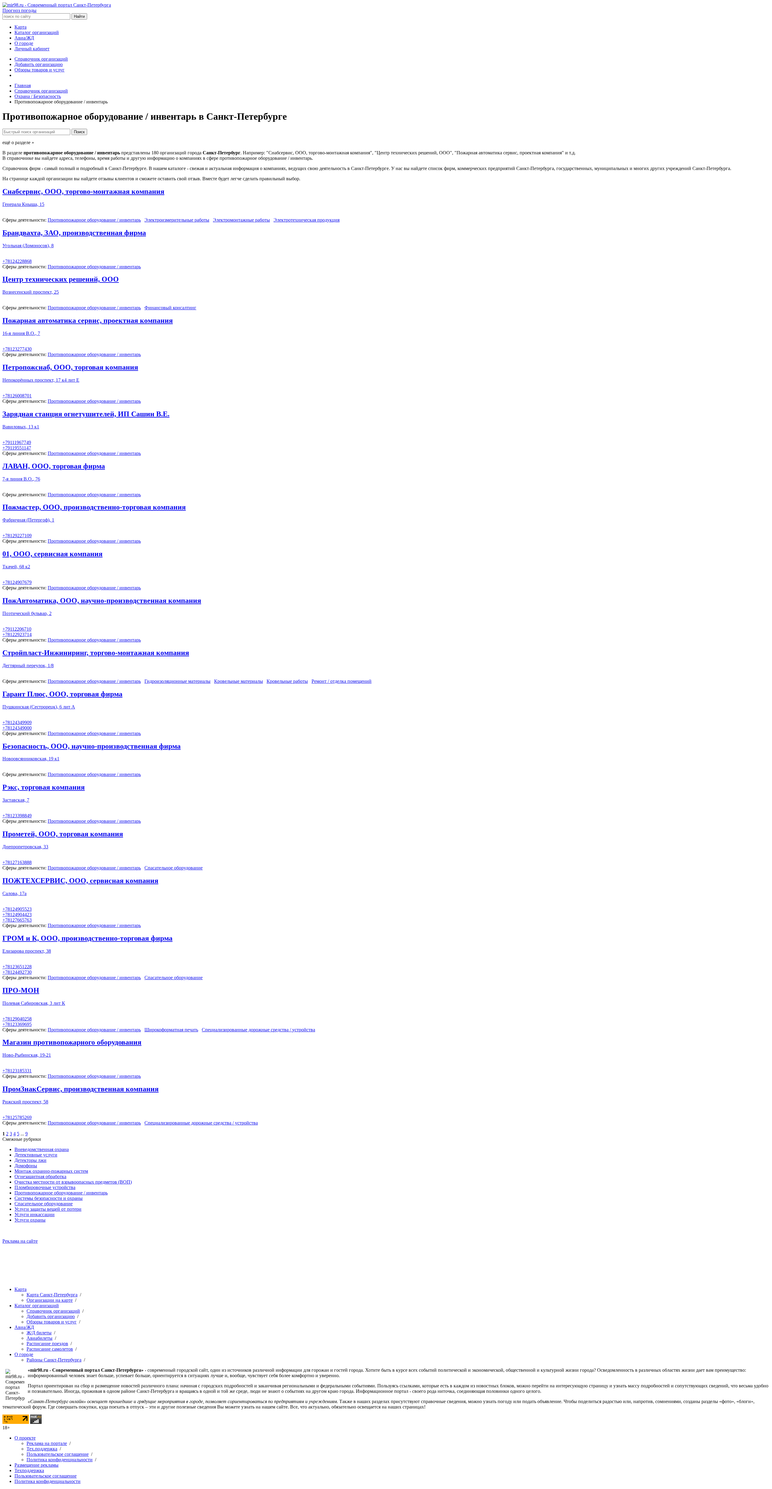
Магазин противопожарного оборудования (71, 1042)
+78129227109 (17, 535)
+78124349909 (17, 722)
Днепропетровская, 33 (25, 846)
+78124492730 (17, 972)
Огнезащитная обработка (40, 1176)
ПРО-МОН (20, 990)
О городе (23, 43)
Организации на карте (50, 1300)
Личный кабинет (31, 48)
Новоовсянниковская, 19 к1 (30, 758)
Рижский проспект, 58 (25, 1101)
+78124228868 (17, 261)
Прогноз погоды (19, 10)
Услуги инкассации (34, 1214)
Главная (22, 85)
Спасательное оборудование (173, 867)
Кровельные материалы (238, 681)
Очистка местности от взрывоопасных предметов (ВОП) (73, 1182)
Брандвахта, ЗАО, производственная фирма (74, 233)
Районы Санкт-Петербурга (54, 1359)
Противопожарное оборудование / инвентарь (94, 219)
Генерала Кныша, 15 (23, 204)
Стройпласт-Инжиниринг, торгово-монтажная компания (95, 653)
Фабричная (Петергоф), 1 (28, 519)
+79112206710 (16, 629)
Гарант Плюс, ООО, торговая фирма (62, 694)
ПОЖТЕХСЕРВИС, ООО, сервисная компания (80, 881)
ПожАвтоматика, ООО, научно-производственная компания (101, 600)
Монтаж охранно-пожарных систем (51, 1171)
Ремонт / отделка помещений (342, 681)
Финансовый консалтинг (170, 307)
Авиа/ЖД (24, 37)
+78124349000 (17, 727)
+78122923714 (17, 634)
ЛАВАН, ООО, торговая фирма (53, 466)
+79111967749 (16, 442)
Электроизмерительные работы (176, 219)
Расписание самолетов (50, 1349)
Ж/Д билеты (39, 1332)
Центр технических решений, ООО (60, 279)
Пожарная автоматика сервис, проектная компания (87, 320)
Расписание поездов (47, 1343)
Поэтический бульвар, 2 (27, 613)
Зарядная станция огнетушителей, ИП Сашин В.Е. (85, 414)
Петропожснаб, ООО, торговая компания (70, 367)
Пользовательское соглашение (58, 1454)
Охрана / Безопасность (37, 96)
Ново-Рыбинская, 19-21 (26, 1055)
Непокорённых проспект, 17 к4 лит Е (40, 380)
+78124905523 (17, 909)
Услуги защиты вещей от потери (47, 1209)
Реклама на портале (47, 1443)
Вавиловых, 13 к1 (20, 426)
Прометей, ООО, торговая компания (62, 834)
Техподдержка (29, 1470)
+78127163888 (17, 862)
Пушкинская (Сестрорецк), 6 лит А (38, 706)
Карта (20, 27)
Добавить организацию (38, 64)
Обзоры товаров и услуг (39, 69)
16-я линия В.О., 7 (21, 333)
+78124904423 (17, 914)
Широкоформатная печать (171, 1029)
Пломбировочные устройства (44, 1187)
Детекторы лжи (30, 1160)
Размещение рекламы (36, 1465)
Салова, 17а (14, 893)
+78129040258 (17, 1018)
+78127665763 (17, 920)
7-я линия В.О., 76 (21, 478)
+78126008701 (17, 395)
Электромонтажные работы (241, 219)
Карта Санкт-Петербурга (52, 1294)
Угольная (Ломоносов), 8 (28, 245)
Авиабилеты (39, 1338)
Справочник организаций (41, 59)
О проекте (25, 1437)
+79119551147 (16, 447)
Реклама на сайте (20, 1241)
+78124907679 (17, 582)
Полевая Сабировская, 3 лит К (33, 1003)
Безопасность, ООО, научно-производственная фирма (91, 746)
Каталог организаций (36, 32)
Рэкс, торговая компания (43, 787)
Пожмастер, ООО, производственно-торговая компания (94, 507)
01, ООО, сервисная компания (52, 554)
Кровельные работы (287, 681)
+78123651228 (17, 966)
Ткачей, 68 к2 (16, 566)
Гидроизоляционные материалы (177, 681)
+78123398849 (17, 815)
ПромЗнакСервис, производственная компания (80, 1089)
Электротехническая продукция (307, 219)
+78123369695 (17, 1024)
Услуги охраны (30, 1219)
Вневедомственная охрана (41, 1149)
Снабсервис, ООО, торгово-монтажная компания (83, 191)
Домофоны (25, 1165)
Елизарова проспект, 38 (26, 951)
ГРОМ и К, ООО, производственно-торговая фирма (87, 938)
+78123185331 (17, 1070)
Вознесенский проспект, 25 (30, 292)
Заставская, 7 (15, 800)
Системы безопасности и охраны (48, 1198)
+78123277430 (17, 349)
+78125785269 (17, 1117)
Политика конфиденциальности (60, 1459)
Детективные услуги (35, 1154)
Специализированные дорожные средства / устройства (258, 1029)
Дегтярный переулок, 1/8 (28, 665)
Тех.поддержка (42, 1448)
